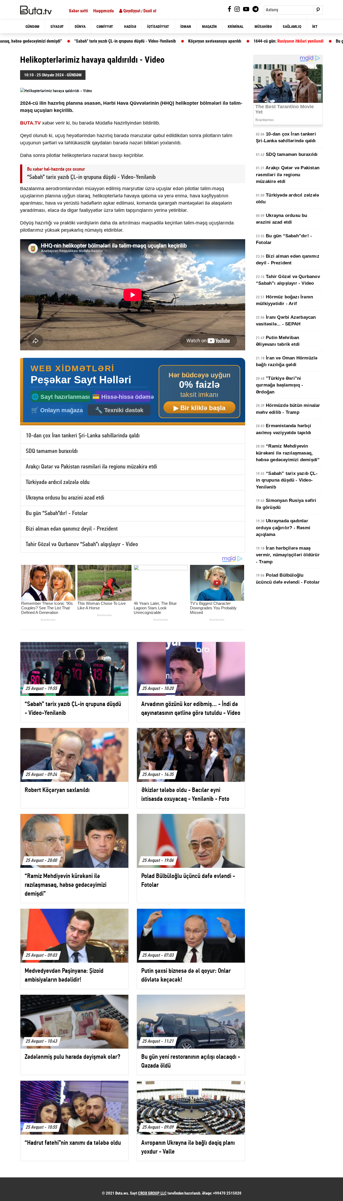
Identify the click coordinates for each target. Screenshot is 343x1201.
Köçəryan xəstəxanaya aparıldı (154, 41)
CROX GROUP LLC (152, 1193)
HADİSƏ (130, 26)
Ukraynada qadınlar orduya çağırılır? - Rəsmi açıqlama (283, 527)
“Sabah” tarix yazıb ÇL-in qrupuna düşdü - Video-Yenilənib (65, 41)
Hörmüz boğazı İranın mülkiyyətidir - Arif (284, 300)
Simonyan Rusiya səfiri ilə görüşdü (286, 504)
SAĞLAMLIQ (292, 26)
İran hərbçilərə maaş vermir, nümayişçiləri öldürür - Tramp (288, 555)
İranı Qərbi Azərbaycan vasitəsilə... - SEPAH (286, 321)
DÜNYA (80, 26)
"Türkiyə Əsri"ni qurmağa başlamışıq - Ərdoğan (279, 385)
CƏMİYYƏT (104, 26)
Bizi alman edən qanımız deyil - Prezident (72, 529)
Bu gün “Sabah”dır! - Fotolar (57, 514)
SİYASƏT (57, 26)
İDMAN (185, 26)
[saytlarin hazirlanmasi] (132, 392)
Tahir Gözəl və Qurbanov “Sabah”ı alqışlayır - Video (82, 545)
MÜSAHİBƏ (263, 26)
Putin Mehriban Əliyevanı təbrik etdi (278, 341)
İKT (315, 26)
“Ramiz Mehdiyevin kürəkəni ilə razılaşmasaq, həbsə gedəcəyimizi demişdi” (288, 453)
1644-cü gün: (229, 41)
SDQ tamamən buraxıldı (52, 451)
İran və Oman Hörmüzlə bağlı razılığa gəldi (286, 361)
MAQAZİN (209, 26)
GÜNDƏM (32, 26)
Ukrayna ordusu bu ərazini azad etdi (65, 498)
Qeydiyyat (131, 10)
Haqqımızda (103, 10)
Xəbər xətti (78, 10)
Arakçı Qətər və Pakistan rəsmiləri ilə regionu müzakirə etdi (91, 467)
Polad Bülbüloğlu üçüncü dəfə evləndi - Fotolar (288, 579)
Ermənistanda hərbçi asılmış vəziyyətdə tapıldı (283, 429)
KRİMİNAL (236, 26)
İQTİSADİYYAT (158, 26)
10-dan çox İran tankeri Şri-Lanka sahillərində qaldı (83, 436)
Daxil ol (149, 10)
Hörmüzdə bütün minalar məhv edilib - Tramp (288, 409)
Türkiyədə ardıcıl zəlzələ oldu (58, 482)
